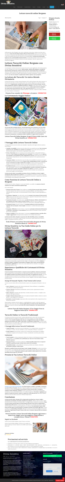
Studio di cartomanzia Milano (28, 463)
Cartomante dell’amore (27, 459)
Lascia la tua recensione (47, 461)
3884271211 (34, 417)
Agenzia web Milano (33, 480)
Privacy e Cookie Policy (44, 480)
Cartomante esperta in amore (28, 455)
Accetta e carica (55, 471)
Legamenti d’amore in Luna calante (29, 460)
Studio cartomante (26, 462)
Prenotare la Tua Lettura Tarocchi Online (13, 386)
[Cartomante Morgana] (7, 2)
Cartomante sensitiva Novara (28, 468)
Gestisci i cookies (60, 480)
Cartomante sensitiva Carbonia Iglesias (29, 467)
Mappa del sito (51, 480)
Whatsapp (26, 93)
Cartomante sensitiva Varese (28, 471)
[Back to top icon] (64, 478)
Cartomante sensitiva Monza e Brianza (29, 474)
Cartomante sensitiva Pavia (27, 472)
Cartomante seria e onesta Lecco (28, 464)
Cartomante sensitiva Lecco (27, 470)
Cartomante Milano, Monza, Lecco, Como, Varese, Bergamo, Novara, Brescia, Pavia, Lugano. (11, 458)
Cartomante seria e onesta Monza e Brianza (30, 466)
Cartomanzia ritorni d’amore (28, 456)
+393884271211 (31, 138)
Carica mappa (50, 471)
